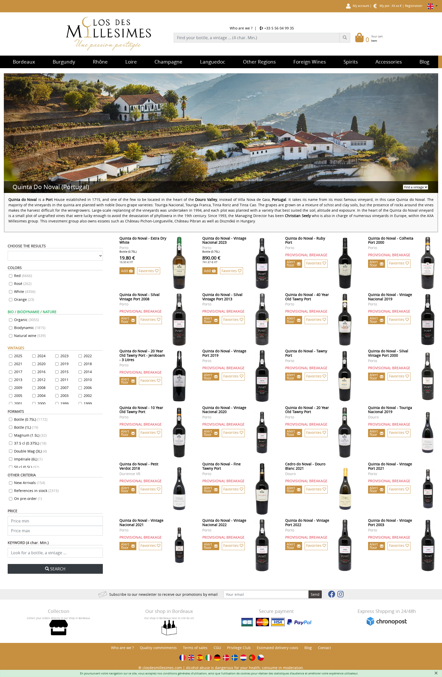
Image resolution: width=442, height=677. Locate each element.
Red (23, 275)
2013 (18, 379)
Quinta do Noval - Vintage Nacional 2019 (390, 296)
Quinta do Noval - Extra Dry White (142, 240)
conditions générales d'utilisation (185, 673)
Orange (24, 299)
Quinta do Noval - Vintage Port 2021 (390, 466)
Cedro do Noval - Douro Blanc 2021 (305, 466)
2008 (41, 387)
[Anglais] (191, 657)
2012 (41, 379)
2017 (18, 371)
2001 (18, 403)
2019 (64, 363)
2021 (18, 363)
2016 (41, 371)
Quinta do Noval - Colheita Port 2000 (390, 240)
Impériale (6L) (28, 459)
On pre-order (28, 498)
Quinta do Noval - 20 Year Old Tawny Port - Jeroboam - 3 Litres (142, 355)
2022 (88, 355)
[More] (179, 263)
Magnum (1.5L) (30, 435)
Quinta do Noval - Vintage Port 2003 (390, 522)
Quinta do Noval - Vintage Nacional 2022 (224, 522)
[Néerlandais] (243, 657)
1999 (64, 403)
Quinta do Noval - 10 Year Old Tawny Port (141, 409)
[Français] (182, 657)
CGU (217, 647)
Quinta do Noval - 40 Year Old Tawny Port (307, 296)
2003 (64, 395)
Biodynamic (29, 327)
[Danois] (226, 657)
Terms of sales (195, 647)
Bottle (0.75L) (30, 419)
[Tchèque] (261, 657)
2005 (18, 395)
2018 (88, 363)
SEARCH (57, 569)
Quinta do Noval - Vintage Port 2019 (224, 353)
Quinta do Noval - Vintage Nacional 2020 (224, 409)
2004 (41, 395)
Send (315, 594)
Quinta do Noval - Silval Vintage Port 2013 (222, 296)
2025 (18, 355)
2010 (88, 379)
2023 (64, 355)
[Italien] (208, 657)
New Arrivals (29, 482)
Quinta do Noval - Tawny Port (306, 353)
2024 (41, 355)
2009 (18, 387)
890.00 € (211, 259)
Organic (26, 319)
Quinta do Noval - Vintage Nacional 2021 (141, 522)
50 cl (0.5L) (26, 467)
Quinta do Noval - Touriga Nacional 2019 (390, 409)
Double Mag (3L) (30, 451)
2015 (64, 371)
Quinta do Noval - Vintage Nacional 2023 (224, 240)
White (24, 291)
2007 (64, 387)
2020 (41, 363)
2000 (41, 403)
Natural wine (30, 335)
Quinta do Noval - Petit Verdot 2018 (138, 466)
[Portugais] (252, 657)
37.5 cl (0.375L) (30, 443)
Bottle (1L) (26, 427)
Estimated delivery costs (277, 647)
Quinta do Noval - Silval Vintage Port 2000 (388, 353)
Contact (324, 647)
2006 (88, 387)
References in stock (36, 490)
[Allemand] (217, 657)
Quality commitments (158, 647)
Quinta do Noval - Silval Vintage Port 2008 (139, 296)
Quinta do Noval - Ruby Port (305, 240)
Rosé (22, 283)
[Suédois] (234, 657)
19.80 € (127, 259)
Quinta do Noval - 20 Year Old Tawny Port (307, 409)
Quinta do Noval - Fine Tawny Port (221, 466)
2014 (88, 371)
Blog (308, 647)
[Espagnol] (200, 657)
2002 (88, 395)
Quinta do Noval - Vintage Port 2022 (307, 522)
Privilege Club (239, 647)
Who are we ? (241, 28)
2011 (64, 379)
